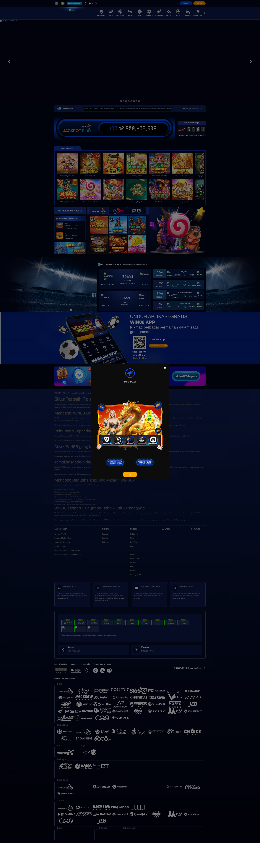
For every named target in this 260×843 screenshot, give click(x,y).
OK (130, 474)
